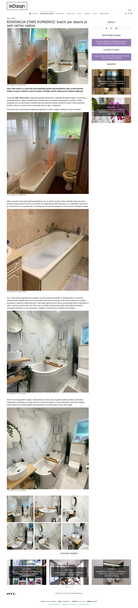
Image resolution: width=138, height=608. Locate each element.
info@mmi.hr (66, 601)
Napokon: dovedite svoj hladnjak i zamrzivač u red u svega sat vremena (27, 573)
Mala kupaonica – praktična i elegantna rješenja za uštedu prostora (111, 83)
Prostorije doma (47, 14)
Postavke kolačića (84, 604)
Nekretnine (104, 14)
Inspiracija (60, 14)
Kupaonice (111, 569)
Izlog (79, 14)
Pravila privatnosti (54, 604)
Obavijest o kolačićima (69, 604)
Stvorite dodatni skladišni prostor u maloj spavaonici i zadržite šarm (111, 42)
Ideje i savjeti (11, 18)
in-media (87, 14)
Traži (129, 10)
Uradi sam (71, 14)
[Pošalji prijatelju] (116, 28)
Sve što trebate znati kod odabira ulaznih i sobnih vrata (69, 573)
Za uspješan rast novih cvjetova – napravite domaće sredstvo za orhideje (111, 111)
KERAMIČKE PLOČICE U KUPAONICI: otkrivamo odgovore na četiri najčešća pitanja (111, 573)
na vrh (129, 593)
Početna (34, 14)
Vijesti (95, 14)
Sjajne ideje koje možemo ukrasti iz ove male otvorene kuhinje (111, 57)
